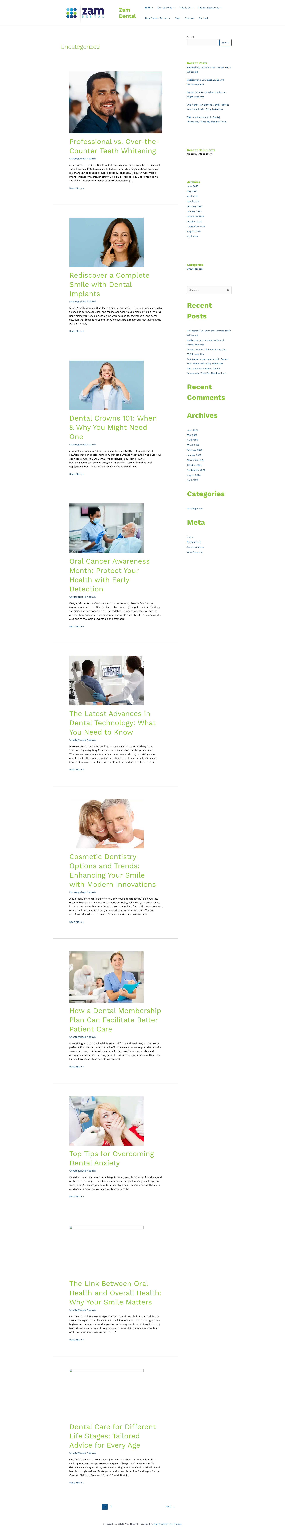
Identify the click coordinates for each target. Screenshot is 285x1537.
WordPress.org (194, 552)
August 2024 (194, 231)
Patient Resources (208, 7)
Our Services (164, 7)
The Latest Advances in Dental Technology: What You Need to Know (112, 722)
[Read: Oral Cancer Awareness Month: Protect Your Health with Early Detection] (106, 528)
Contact (203, 18)
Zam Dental (127, 13)
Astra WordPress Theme (168, 1524)
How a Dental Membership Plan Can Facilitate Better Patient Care (115, 1019)
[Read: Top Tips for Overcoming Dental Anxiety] (106, 1120)
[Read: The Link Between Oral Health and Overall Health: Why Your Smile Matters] (106, 1250)
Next (170, 1506)
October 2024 (194, 221)
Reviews (189, 18)
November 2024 (195, 216)
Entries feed (193, 542)
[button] (173, 8)
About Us (185, 7)
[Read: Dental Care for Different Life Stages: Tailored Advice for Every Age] (106, 1393)
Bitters (149, 7)
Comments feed (195, 547)
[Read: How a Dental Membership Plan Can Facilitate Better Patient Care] (106, 976)
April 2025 (192, 196)
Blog (177, 18)
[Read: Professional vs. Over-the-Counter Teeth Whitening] (115, 102)
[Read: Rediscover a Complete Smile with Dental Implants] (106, 242)
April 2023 (192, 236)
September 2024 (196, 226)
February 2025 (194, 206)
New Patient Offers (156, 18)
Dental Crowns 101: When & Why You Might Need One (113, 427)
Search (190, 37)
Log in (190, 537)
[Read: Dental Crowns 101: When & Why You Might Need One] (106, 385)
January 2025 (194, 211)
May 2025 (192, 191)
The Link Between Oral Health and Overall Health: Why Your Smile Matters (115, 1292)
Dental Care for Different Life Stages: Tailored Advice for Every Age (112, 1435)
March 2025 (193, 201)
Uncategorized (77, 158)
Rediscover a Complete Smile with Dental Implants (109, 284)
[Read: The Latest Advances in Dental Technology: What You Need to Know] (106, 680)
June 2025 (192, 186)
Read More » (76, 188)
